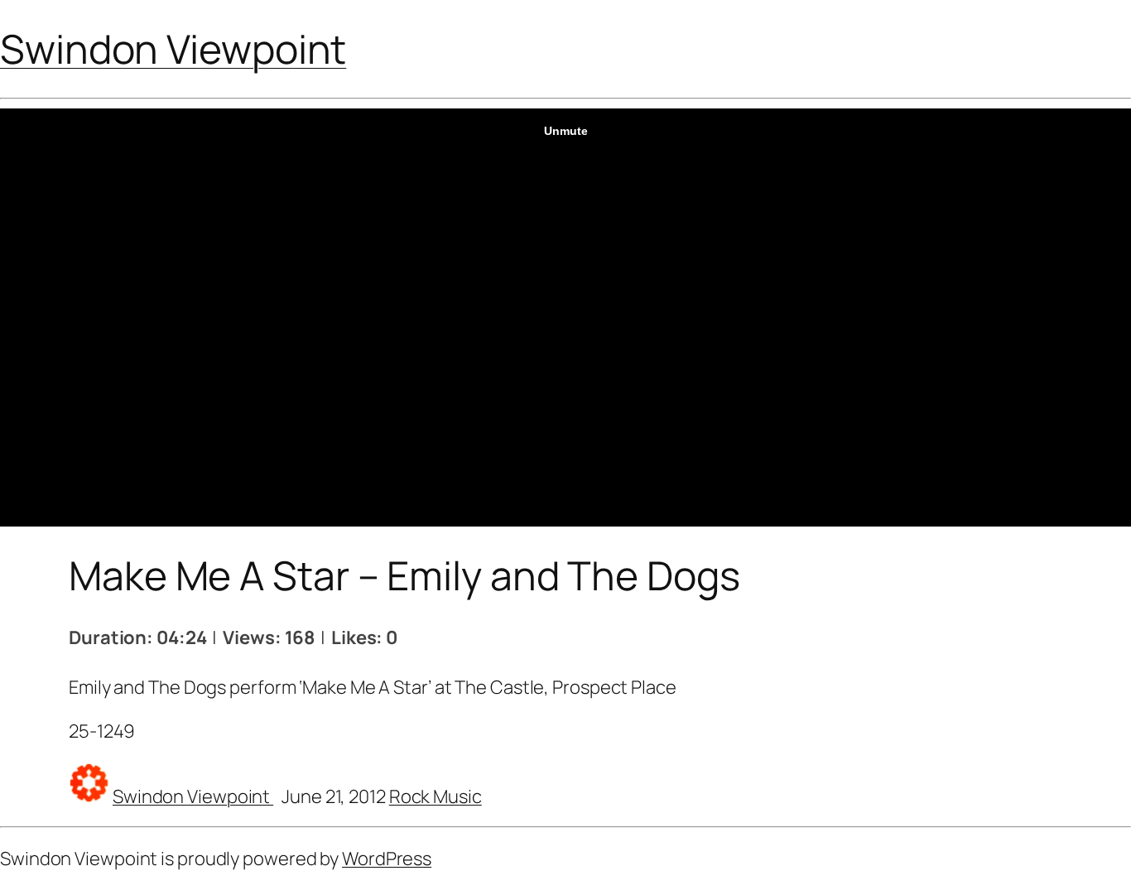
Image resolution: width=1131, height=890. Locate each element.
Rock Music (435, 796)
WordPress (386, 858)
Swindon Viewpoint (173, 48)
